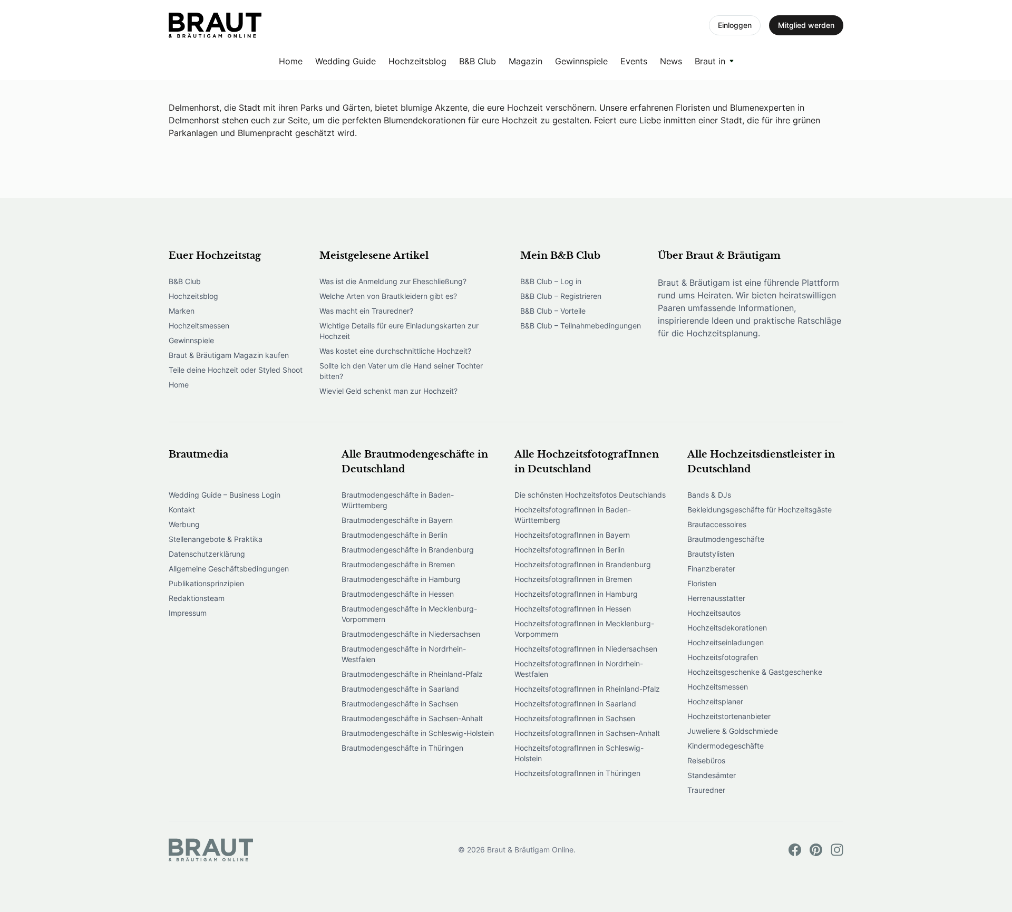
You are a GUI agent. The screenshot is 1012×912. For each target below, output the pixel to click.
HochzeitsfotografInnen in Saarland (575, 703)
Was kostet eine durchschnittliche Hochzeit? (395, 351)
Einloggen (735, 25)
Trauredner (706, 790)
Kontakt (182, 509)
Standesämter (711, 775)
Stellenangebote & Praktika (215, 539)
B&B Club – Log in (550, 281)
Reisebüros (706, 760)
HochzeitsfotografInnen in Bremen (573, 579)
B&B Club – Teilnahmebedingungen (580, 326)
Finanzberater (711, 569)
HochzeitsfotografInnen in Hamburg (576, 594)
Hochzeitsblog (417, 61)
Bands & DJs (709, 495)
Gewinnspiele (581, 61)
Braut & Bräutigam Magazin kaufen (229, 355)
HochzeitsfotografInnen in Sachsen (574, 718)
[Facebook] (795, 849)
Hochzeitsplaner (715, 701)
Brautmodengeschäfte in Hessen (398, 594)
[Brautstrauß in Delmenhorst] (215, 25)
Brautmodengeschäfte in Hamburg (401, 579)
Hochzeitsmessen (199, 326)
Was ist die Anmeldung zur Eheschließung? (392, 281)
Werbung (184, 524)
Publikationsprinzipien (206, 583)
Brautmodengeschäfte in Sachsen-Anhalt (412, 718)
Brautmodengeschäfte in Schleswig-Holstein (418, 733)
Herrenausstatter (716, 598)
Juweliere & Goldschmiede (732, 731)
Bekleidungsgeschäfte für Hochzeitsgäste (759, 509)
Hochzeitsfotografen (722, 657)
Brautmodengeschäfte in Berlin (394, 535)
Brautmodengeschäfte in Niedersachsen (411, 634)
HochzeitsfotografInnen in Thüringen (577, 773)
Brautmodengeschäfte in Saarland (400, 689)
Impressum (188, 613)
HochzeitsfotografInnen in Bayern (572, 535)
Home (291, 61)
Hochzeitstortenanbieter (729, 716)
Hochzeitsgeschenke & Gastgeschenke (754, 672)
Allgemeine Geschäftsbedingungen (229, 569)
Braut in (710, 61)
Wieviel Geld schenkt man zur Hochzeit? (388, 391)
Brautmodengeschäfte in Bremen (398, 564)
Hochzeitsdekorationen (727, 628)
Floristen (701, 583)
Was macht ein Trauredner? (366, 311)
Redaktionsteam (197, 598)
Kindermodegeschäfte (725, 746)
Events (633, 61)
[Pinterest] (816, 849)
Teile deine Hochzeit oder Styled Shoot (236, 370)
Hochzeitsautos (714, 613)
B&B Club (477, 61)
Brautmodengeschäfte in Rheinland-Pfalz (412, 674)
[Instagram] (837, 849)
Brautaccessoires (716, 524)
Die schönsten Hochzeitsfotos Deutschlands (590, 495)
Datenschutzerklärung (207, 554)
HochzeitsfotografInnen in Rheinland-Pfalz (587, 689)
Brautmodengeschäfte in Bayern (397, 520)
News (671, 61)
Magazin (525, 61)
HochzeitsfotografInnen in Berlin (569, 550)
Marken (181, 311)
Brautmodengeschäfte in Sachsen (400, 703)
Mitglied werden (806, 25)
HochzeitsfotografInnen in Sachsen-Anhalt (587, 733)
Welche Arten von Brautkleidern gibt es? (388, 296)
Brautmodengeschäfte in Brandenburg (408, 550)
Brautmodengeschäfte (725, 539)
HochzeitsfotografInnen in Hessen (572, 609)
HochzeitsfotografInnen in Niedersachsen (585, 649)
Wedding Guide (345, 61)
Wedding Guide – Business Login (224, 495)
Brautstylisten (710, 554)
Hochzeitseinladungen (725, 642)
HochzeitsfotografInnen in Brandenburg (582, 564)
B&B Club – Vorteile (553, 311)
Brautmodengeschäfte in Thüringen (402, 748)
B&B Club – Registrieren (560, 296)
